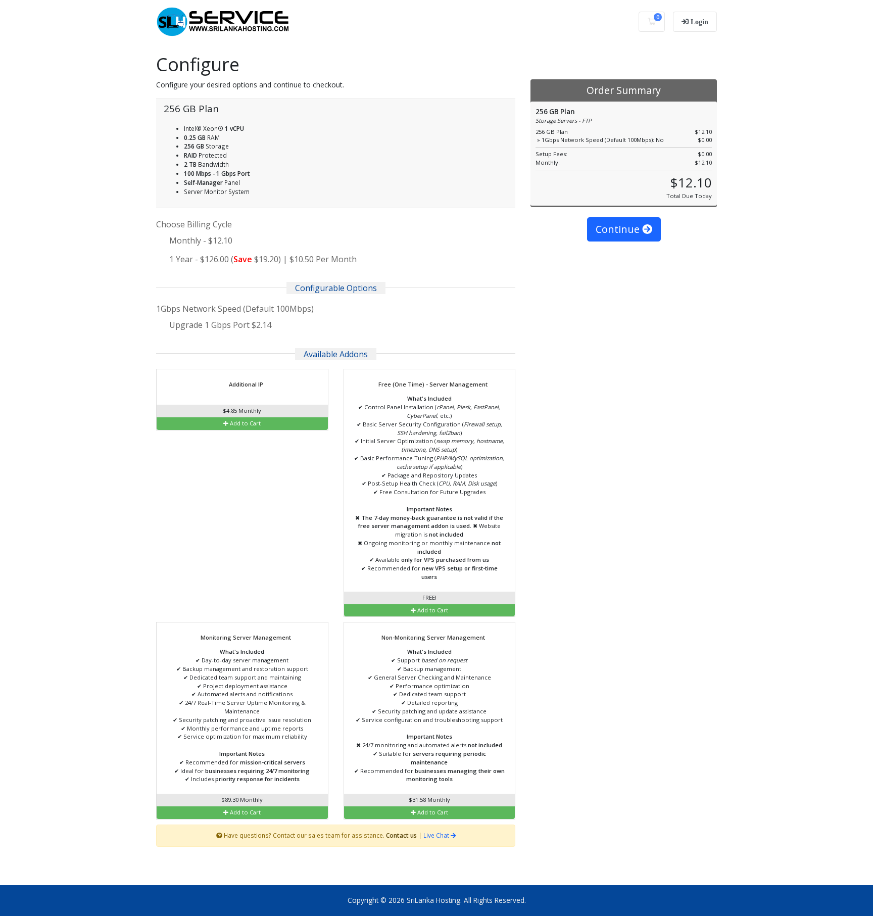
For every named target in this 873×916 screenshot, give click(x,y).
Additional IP (245, 384)
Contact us (401, 835)
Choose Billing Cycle (194, 224)
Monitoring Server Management (245, 637)
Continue (619, 229)
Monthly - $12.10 (200, 240)
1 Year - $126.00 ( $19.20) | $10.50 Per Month (263, 259)
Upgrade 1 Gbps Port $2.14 (219, 324)
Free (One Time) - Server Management (432, 384)
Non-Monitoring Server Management (432, 637)
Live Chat (437, 835)
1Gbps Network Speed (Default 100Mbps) (235, 308)
